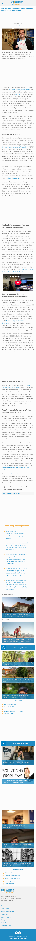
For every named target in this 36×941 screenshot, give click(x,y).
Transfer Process (9, 714)
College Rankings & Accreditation (13, 711)
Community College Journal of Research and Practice (17, 270)
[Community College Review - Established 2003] (18, 2)
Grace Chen (19, 26)
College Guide (5, 914)
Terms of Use (13, 938)
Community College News (12, 876)
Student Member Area (7, 912)
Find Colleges (5, 909)
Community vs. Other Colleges (12, 709)
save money (19, 94)
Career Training (9, 884)
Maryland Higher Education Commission (13, 322)
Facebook (19, 932)
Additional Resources (11, 493)
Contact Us (4, 923)
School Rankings (6, 926)
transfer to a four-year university (19, 90)
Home (2, 903)
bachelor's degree (14, 178)
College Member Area (7, 920)
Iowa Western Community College (16, 386)
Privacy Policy (22, 938)
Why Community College (12, 878)
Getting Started (9, 707)
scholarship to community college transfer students (15, 469)
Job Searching (9, 873)
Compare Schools (6, 917)
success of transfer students (13, 474)
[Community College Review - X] (16, 932)
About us (3, 906)
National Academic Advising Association (14, 147)
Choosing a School (10, 881)
